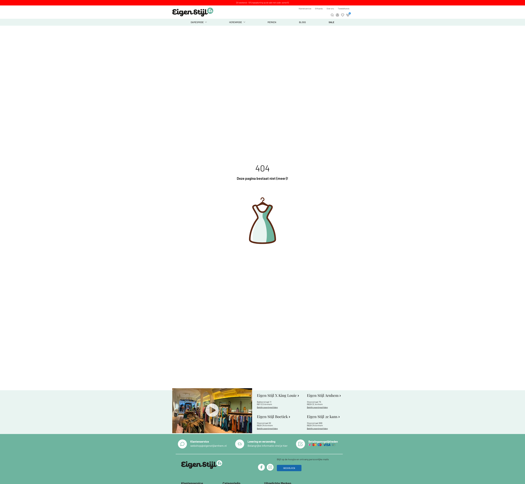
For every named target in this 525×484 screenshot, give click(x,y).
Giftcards (319, 8)
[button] (212, 410)
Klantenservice (305, 8)
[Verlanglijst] (342, 15)
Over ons (330, 8)
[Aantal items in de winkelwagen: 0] (347, 15)
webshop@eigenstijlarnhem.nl (208, 445)
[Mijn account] (337, 15)
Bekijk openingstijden (267, 407)
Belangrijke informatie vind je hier (268, 445)
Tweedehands (343, 8)
